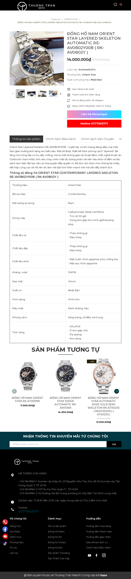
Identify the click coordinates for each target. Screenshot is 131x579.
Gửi (114, 444)
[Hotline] (5, 522)
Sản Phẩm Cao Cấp (58, 558)
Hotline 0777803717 (94, 123)
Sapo (103, 575)
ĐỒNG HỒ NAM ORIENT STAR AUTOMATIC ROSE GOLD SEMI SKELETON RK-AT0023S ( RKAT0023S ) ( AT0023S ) (103, 406)
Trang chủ (15, 526)
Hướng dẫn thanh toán (99, 531)
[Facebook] (5, 529)
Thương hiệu (16, 542)
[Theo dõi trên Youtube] (89, 555)
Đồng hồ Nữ (55, 537)
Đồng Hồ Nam (56, 531)
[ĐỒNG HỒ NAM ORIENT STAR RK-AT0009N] (27, 376)
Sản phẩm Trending (59, 553)
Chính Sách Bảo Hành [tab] (61, 139)
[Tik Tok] (5, 543)
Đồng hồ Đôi (55, 547)
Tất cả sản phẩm (57, 526)
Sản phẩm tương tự (65, 349)
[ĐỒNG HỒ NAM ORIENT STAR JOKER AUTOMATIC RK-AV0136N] (65, 376)
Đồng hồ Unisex (57, 542)
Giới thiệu (15, 531)
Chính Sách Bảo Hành (98, 547)
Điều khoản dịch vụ (97, 542)
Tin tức (13, 547)
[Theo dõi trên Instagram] (104, 555)
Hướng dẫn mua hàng (98, 526)
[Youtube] (5, 536)
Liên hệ (14, 553)
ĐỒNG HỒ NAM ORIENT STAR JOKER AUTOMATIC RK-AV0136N (65, 402)
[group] (37, 58)
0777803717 (28, 511)
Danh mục (15, 537)
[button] (61, 93)
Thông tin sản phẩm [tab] (26, 139)
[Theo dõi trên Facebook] (97, 555)
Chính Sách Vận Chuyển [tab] (97, 139)
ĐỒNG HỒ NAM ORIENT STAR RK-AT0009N (27, 399)
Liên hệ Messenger (94, 114)
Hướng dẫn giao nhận (98, 537)
